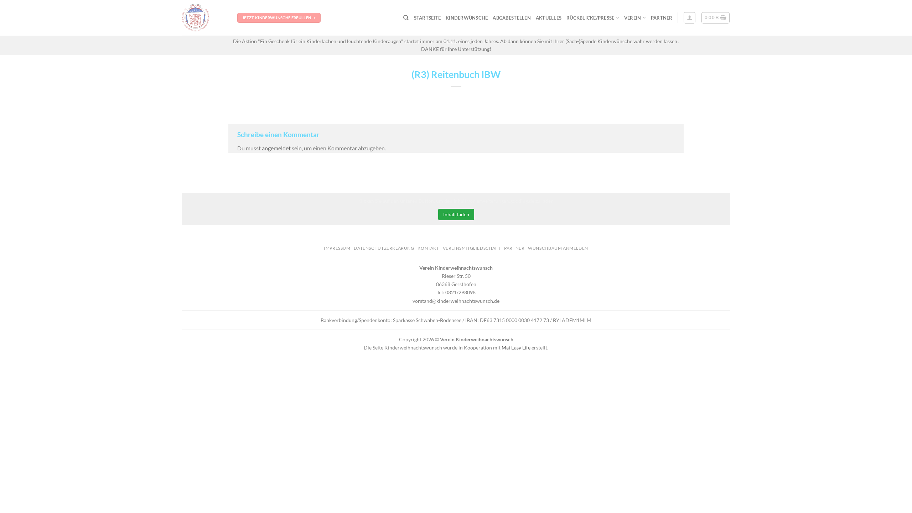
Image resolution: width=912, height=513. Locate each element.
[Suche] (406, 18)
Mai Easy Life (516, 347)
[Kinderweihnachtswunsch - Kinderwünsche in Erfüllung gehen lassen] (204, 18)
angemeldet (276, 148)
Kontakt (428, 248)
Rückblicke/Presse (590, 18)
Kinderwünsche (467, 18)
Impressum (337, 248)
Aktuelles (548, 18)
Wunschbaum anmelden (558, 248)
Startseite (427, 18)
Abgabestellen (511, 18)
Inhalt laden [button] (456, 214)
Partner (662, 18)
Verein (632, 18)
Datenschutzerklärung (384, 248)
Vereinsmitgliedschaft (472, 248)
